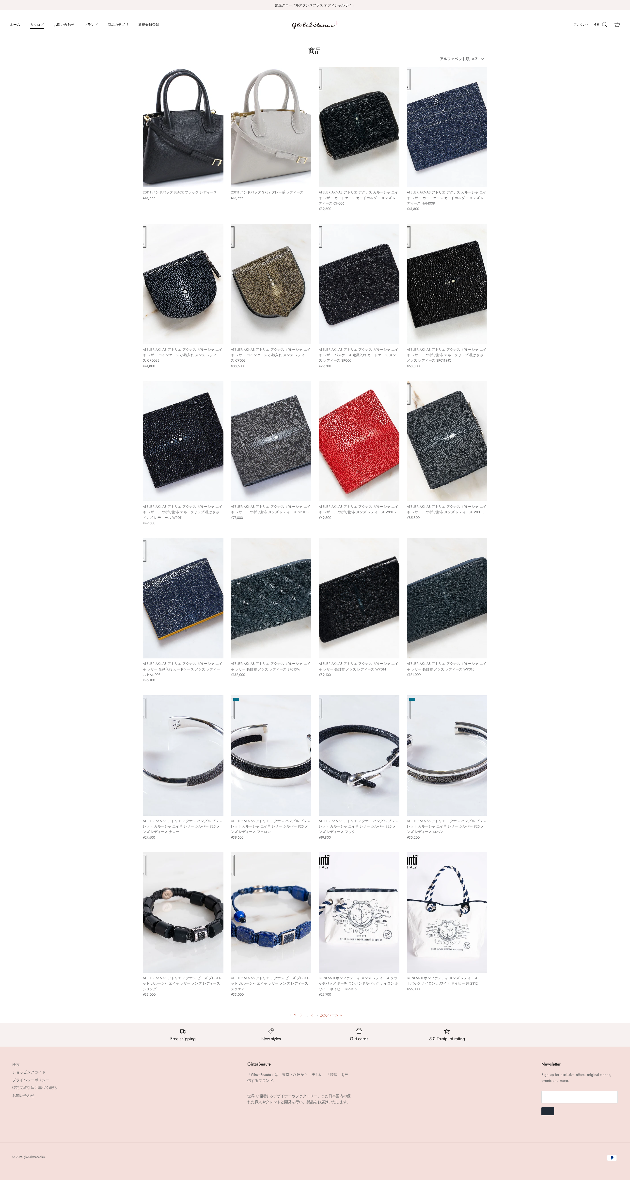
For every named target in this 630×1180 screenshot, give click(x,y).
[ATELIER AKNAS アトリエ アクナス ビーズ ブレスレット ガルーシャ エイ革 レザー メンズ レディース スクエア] (271, 912)
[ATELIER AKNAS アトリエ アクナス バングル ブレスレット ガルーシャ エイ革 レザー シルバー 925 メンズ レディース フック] (359, 755)
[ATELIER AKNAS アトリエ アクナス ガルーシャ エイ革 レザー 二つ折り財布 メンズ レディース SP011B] (271, 441)
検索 (16, 1064)
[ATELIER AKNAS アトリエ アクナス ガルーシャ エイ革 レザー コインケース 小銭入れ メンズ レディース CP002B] (183, 284)
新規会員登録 (148, 24)
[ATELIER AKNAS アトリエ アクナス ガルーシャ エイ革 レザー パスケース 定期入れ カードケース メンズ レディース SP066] (359, 284)
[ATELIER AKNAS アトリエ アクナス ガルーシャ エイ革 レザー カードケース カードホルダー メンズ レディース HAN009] (447, 127)
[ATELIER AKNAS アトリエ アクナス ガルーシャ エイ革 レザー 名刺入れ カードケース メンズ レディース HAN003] (183, 598)
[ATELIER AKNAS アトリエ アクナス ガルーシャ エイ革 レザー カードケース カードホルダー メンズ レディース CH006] (359, 127)
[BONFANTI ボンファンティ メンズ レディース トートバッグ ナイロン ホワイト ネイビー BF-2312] (447, 912)
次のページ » (331, 1015)
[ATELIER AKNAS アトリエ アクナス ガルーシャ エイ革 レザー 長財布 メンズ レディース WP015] (447, 598)
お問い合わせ (64, 24)
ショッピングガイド (29, 1072)
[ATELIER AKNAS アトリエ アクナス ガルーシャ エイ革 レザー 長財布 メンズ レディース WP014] (359, 598)
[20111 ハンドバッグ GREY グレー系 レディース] (271, 127)
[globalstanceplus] (315, 24)
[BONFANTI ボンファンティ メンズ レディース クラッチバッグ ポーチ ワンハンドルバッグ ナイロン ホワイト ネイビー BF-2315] (359, 912)
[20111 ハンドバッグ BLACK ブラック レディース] (183, 127)
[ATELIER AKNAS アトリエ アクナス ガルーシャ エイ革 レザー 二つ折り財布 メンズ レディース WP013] (447, 441)
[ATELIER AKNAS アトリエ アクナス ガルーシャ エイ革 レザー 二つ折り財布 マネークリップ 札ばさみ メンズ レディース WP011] (183, 441)
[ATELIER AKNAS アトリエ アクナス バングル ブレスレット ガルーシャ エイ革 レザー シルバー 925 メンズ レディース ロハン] (447, 755)
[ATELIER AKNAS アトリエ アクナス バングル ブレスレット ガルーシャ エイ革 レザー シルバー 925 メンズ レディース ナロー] (183, 755)
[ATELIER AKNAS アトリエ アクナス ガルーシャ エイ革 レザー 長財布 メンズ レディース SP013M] (271, 598)
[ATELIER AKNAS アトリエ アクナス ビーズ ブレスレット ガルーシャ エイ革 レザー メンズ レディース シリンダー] (183, 912)
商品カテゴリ (118, 24)
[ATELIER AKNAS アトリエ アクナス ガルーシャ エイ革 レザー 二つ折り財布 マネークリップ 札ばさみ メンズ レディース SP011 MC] (447, 284)
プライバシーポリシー (30, 1080)
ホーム (15, 24)
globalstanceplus (34, 1157)
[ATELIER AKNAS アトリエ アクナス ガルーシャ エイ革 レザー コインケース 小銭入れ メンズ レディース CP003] (271, 284)
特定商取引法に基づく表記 (34, 1087)
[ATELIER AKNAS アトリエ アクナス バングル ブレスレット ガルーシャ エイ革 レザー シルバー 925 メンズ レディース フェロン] (271, 755)
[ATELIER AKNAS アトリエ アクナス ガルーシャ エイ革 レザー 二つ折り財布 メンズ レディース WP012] (359, 441)
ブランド (91, 24)
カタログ (37, 24)
